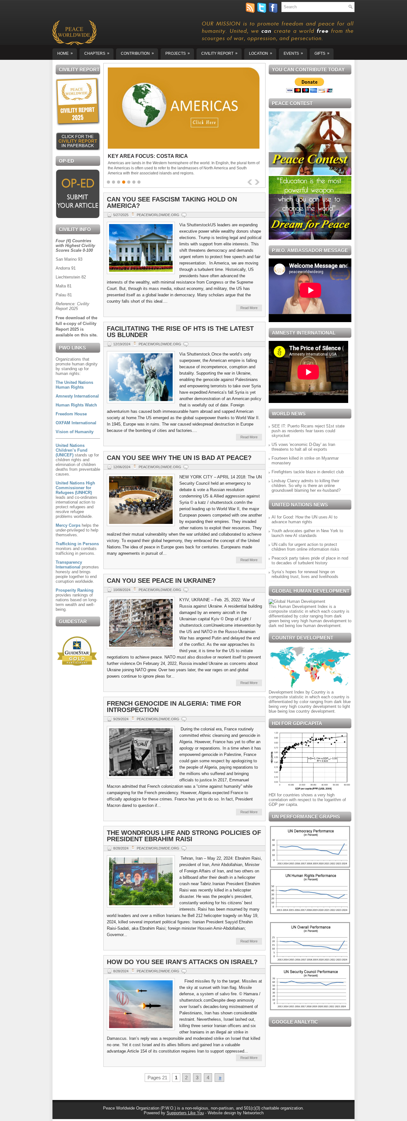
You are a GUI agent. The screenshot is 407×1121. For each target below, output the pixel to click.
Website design (222, 1112)
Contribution (137, 53)
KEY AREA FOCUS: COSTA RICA (148, 156)
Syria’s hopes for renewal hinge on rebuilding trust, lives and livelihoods (305, 574)
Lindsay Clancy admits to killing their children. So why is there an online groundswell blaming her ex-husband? (306, 485)
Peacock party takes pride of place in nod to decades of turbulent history (310, 560)
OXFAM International (76, 422)
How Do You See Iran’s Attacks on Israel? (182, 962)
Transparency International (69, 564)
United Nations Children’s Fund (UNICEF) (71, 450)
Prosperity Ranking (74, 590)
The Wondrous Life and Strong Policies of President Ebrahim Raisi (184, 835)
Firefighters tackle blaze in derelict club (308, 471)
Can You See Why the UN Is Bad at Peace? (179, 458)
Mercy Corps (68, 525)
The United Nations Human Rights (74, 385)
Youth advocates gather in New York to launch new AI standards (307, 533)
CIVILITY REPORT (219, 53)
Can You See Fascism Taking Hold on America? (172, 202)
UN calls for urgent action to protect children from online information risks (305, 547)
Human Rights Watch (76, 405)
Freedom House (71, 414)
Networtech (253, 1112)
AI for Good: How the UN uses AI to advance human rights (304, 519)
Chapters (96, 53)
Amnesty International (77, 396)
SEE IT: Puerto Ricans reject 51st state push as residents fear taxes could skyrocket (308, 431)
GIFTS (321, 53)
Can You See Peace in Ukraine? (161, 580)
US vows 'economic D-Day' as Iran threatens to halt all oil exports (303, 447)
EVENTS (293, 53)
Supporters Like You (185, 1112)
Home (65, 53)
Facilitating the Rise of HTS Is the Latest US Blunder (180, 331)
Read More (249, 308)
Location (260, 53)
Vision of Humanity (74, 431)
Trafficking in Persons (77, 543)
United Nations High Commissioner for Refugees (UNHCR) (75, 488)
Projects (177, 53)
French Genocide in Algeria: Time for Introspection (174, 706)
